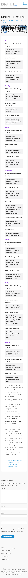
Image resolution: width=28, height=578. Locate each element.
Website (3, 520)
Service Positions (6, 553)
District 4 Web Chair (8, 20)
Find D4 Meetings (6, 551)
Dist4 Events (6, 22)
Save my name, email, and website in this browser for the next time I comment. (13, 530)
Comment (4, 488)
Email (2, 513)
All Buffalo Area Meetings (8, 548)
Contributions (5, 556)
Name (3, 506)
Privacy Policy (5, 559)
